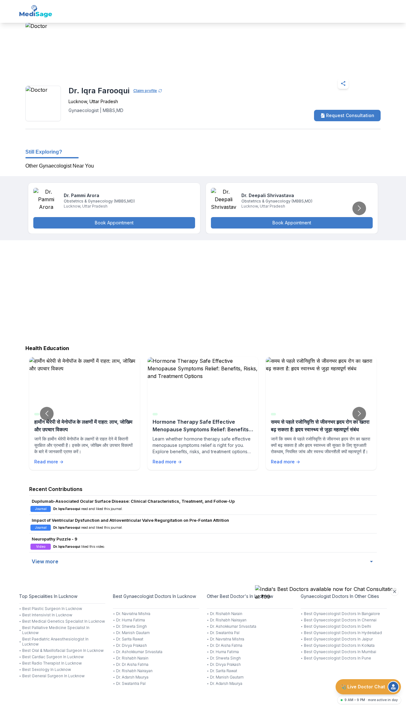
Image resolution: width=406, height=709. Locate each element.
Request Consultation (350, 115)
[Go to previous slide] (47, 414)
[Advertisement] (203, 291)
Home (53, 67)
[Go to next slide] (359, 208)
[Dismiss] (394, 591)
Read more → (48, 461)
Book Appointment (114, 222)
